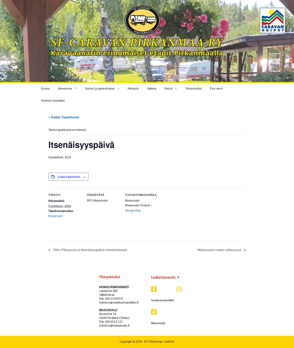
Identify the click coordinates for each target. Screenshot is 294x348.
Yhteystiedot (193, 88)
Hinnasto (133, 88)
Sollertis (169, 341)
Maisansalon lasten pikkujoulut (219, 249)
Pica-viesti (216, 88)
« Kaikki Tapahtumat (63, 117)
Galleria (151, 88)
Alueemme (65, 88)
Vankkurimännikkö (162, 300)
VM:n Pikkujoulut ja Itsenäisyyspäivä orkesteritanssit (89, 249)
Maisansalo (55, 216)
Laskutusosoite (163, 277)
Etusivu (45, 88)
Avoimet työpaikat (53, 100)
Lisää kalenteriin (69, 177)
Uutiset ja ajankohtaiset (100, 88)
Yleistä (168, 88)
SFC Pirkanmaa (153, 341)
